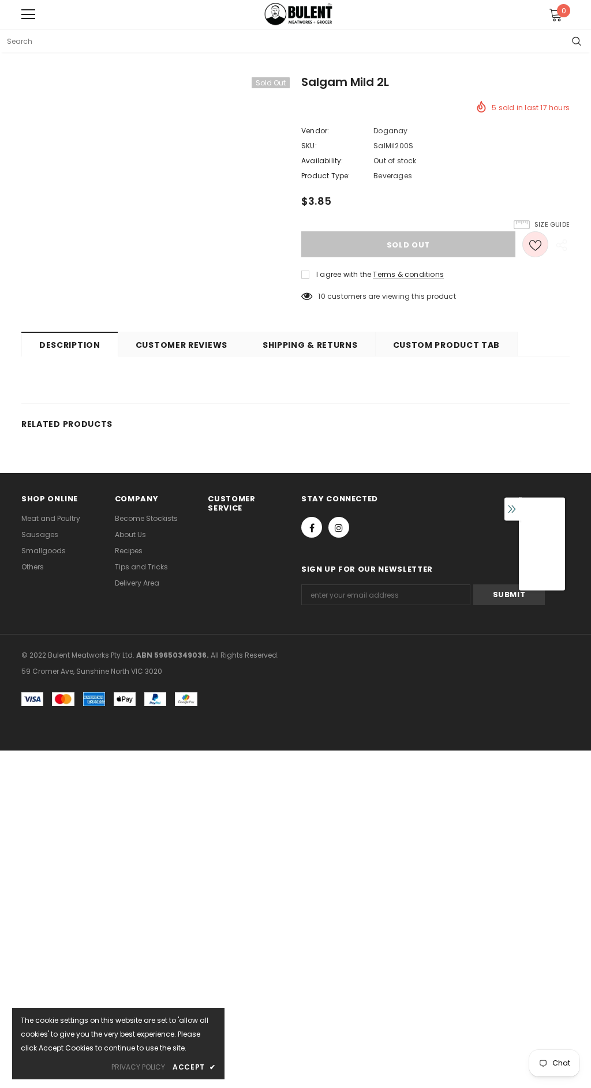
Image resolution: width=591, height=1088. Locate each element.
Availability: (322, 161)
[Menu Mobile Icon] (28, 14)
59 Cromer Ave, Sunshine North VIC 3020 (91, 671)
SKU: (309, 146)
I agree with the (343, 274)
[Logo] (298, 14)
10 (321, 296)
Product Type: (325, 176)
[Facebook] (311, 527)
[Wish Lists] (535, 244)
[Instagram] (338, 527)
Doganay (390, 131)
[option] (542, 549)
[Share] (559, 244)
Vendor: (315, 131)
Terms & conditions (408, 274)
